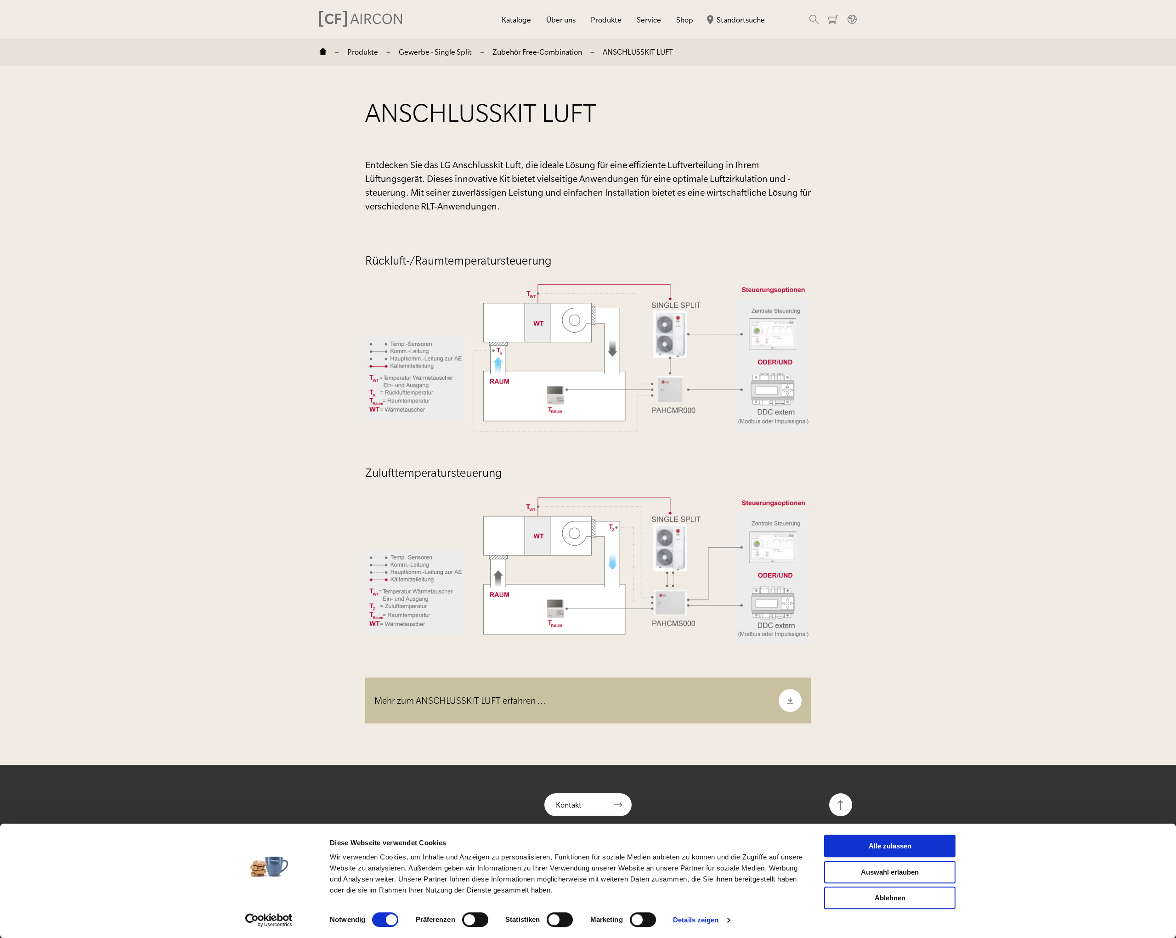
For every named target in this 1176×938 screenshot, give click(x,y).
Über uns (561, 20)
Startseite (323, 52)
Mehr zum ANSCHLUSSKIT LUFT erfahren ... (460, 700)
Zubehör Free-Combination (537, 52)
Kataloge (516, 20)
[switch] (475, 919)
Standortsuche (741, 20)
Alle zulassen (890, 846)
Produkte (606, 20)
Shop (684, 20)
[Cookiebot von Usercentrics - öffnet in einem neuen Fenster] (269, 920)
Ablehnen (890, 898)
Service (649, 20)
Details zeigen (695, 920)
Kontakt (569, 805)
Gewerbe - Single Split (435, 52)
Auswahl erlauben (890, 872)
